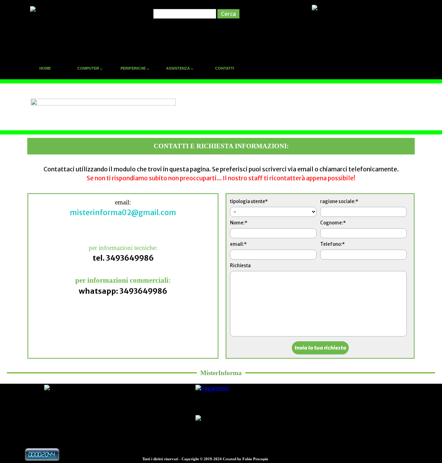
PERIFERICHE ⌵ (135, 68)
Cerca (228, 13)
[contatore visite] (42, 457)
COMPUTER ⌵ (90, 68)
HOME (45, 68)
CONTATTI (224, 68)
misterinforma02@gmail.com (123, 212)
